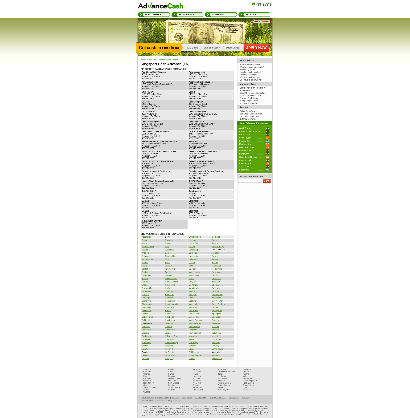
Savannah (216, 272)
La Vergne (169, 355)
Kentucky (197, 376)
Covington (146, 336)
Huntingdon (170, 320)
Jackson (168, 326)
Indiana (246, 374)
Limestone (193, 256)
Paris (214, 240)
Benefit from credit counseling (253, 93)
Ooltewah (216, 237)
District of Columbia (226, 372)
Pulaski (215, 259)
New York (197, 383)
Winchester (217, 358)
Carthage (146, 298)
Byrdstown (146, 291)
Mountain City (195, 323)
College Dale (147, 317)
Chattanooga (147, 304)
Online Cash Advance (249, 111)
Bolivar (145, 278)
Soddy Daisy (217, 294)
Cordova (145, 333)
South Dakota (174, 387)
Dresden (169, 240)
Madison (192, 269)
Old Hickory (194, 352)
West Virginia (223, 390)
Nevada (221, 381)
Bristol (144, 285)
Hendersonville (171, 304)
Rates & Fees (186, 14)
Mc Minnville (194, 288)
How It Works (153, 14)
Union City (216, 339)
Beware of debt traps (249, 98)
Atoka (144, 266)
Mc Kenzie (193, 285)
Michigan (197, 378)
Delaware (197, 372)
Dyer (167, 246)
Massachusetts (174, 378)
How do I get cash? (248, 70)
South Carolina (149, 387)
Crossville (146, 339)
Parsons (215, 243)
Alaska (171, 369)
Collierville (146, 320)
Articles (251, 14)
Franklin (168, 272)
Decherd (145, 355)
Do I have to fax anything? (251, 80)
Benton (145, 272)
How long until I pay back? (251, 72)
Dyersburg (169, 250)
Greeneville (170, 285)
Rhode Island (248, 385)
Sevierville (216, 278)
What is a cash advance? (251, 64)
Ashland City (147, 259)
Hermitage (169, 307)
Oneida (192, 358)
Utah (245, 387)
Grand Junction (171, 282)
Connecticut (173, 372)
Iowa (145, 376)
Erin (167, 259)
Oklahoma (172, 385)
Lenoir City (193, 243)
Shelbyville (217, 285)
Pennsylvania (224, 385)
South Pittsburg (218, 304)
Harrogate (169, 294)
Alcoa (144, 243)
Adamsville (146, 237)
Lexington (193, 253)
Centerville (146, 301)
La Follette (169, 352)
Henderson (170, 301)
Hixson (168, 310)
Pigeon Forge (218, 246)
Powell (215, 256)
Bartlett (145, 269)
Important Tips (248, 84)
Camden (145, 294)
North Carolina (224, 383)
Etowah (168, 266)
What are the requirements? (252, 67)
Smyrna (215, 291)
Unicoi (215, 336)
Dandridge (146, 342)
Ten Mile (215, 326)
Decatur (145, 349)
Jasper (168, 333)
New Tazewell (195, 333)
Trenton (215, 330)
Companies (218, 14)
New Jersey (148, 383)
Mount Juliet (194, 317)
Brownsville (147, 288)
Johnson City (170, 339)
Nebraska (197, 381)
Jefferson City (171, 336)
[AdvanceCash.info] (160, 6)
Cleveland (146, 310)
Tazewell (216, 323)
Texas (220, 387)
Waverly (215, 346)
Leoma (192, 246)
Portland (215, 253)
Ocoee (191, 349)
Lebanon (193, 240)
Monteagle (193, 304)
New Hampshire (250, 381)
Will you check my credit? (251, 77)
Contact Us (233, 397)
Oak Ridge (193, 342)
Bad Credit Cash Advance (251, 114)
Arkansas (222, 369)
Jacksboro (169, 323)
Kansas (171, 376)
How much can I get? (249, 75)
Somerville (216, 298)
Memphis (193, 294)
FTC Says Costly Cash (249, 116)
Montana (172, 381)
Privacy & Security (261, 3)
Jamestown (170, 330)
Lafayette (169, 358)
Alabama (147, 369)
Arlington (146, 256)
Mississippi (247, 378)
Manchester (194, 275)
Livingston (193, 259)
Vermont (147, 390)
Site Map (246, 397)
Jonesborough (171, 342)
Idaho (195, 374)
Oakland (192, 346)
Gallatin (168, 275)
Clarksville (146, 307)
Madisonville (194, 272)
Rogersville (217, 269)
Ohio (145, 385)
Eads (167, 253)
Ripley (215, 262)
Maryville (193, 282)
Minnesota (222, 378)
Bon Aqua (146, 282)
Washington (198, 390)
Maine (245, 376)
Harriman (169, 291)
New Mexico (173, 383)
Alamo (144, 240)
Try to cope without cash (250, 95)
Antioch (145, 250)
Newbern (193, 336)
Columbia (146, 326)
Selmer (215, 275)
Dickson (145, 358)
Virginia (171, 390)
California (247, 369)
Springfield (216, 317)
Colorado (147, 372)
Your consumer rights (249, 103)
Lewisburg (193, 250)
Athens (145, 262)
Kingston (169, 346)
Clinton (145, 314)
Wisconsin (247, 390)
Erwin (167, 262)
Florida (246, 372)
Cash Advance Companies (254, 123)
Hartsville (169, 298)
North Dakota (248, 383)
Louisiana (222, 376)
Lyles (191, 266)
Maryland (147, 378)
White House (217, 349)
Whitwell (215, 355)
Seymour (216, 282)
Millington (193, 301)
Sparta (215, 307)
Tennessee (198, 387)
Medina (192, 291)
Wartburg (216, 342)
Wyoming (147, 392)
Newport (192, 339)
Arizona (196, 369)
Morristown (193, 310)
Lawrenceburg (195, 237)
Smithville (216, 288)
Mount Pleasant (195, 320)
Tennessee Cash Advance (168, 60)
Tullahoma (216, 333)
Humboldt (169, 317)
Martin (191, 278)
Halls (167, 288)
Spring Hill (216, 314)
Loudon (192, 262)
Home (143, 60)
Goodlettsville (171, 278)
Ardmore (145, 253)
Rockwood (216, 266)
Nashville (193, 330)
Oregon (196, 385)
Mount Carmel (195, 314)
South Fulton (217, 301)
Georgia (146, 374)
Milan (191, 298)
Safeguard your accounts (251, 101)
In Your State (152, 60)
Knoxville (169, 349)
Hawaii (171, 374)
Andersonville (148, 246)
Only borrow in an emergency (252, 88)
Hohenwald (170, 314)
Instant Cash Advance (249, 119)
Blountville (146, 275)
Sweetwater (217, 320)
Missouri (147, 381)
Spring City (217, 310)
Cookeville (146, 330)
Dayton (145, 346)
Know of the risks (247, 90)
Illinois (220, 374)
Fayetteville (170, 269)
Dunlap (168, 243)
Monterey (193, 307)
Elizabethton (170, 256)
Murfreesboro (194, 326)
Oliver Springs (195, 355)
